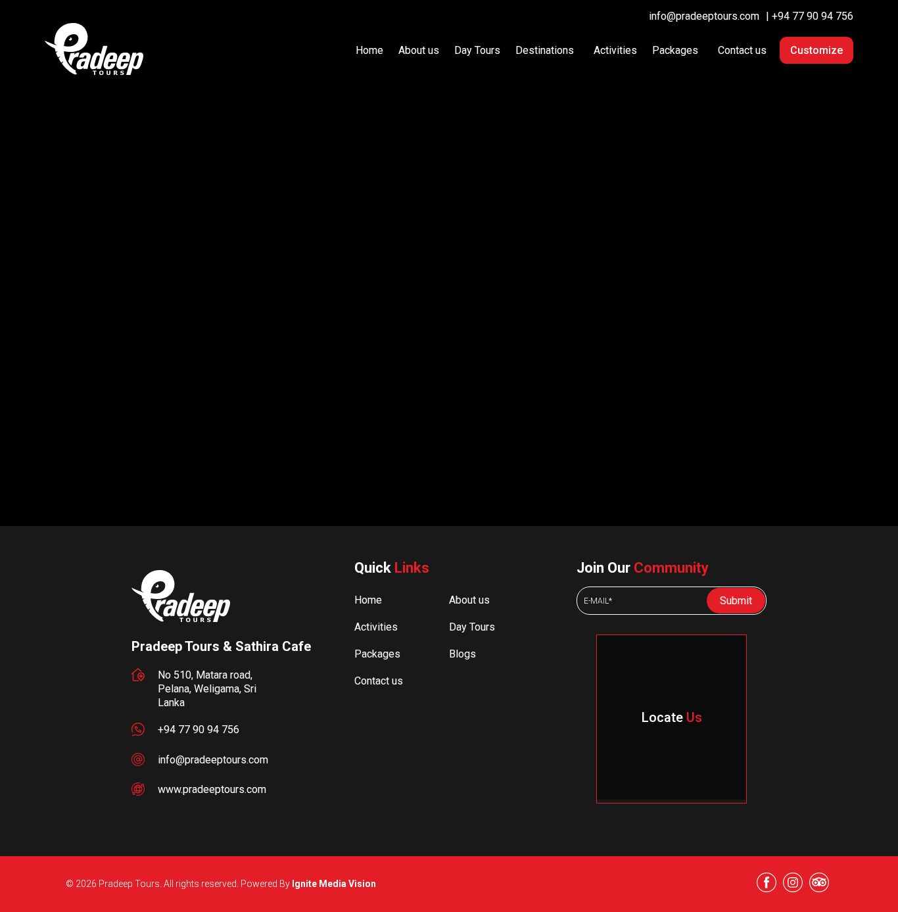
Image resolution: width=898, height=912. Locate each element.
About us (418, 50)
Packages (675, 50)
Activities (615, 50)
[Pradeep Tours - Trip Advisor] (819, 884)
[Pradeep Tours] (180, 618)
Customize (816, 50)
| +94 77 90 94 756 (809, 16)
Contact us (742, 50)
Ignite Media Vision (334, 883)
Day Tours (477, 50)
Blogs (462, 654)
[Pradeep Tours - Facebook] (766, 884)
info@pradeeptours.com (704, 16)
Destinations (544, 50)
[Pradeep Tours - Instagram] (793, 884)
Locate (672, 717)
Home (369, 50)
